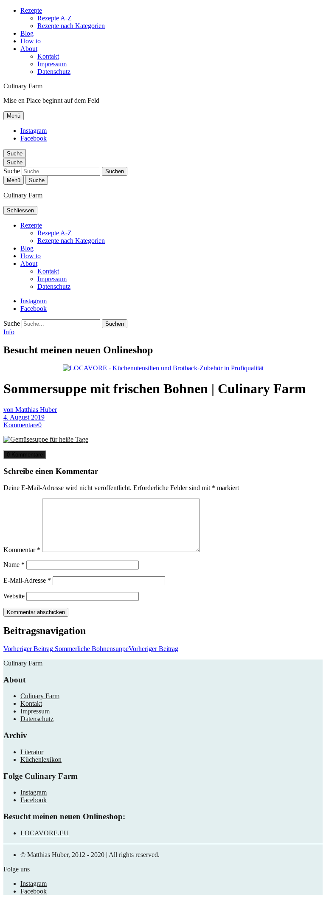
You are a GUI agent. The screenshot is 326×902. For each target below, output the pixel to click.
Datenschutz (53, 71)
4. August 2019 (24, 417)
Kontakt (48, 56)
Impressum (52, 64)
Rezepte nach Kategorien (71, 25)
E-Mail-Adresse (27, 580)
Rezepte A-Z (54, 18)
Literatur (31, 751)
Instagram (33, 130)
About (28, 48)
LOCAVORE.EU (44, 833)
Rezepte (31, 10)
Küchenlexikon (41, 759)
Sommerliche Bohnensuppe (90, 648)
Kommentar (21, 549)
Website (14, 596)
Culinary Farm (22, 86)
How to (30, 41)
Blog (27, 33)
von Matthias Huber (30, 409)
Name (14, 564)
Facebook (33, 138)
